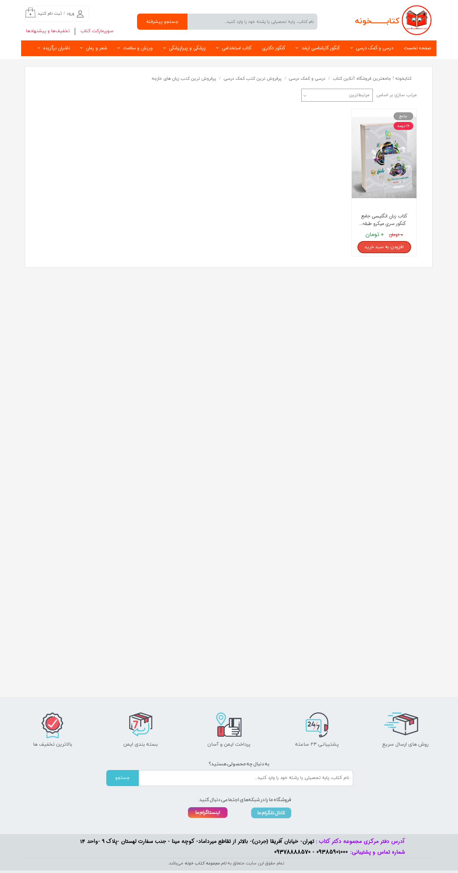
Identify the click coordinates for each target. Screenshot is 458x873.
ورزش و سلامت (138, 48)
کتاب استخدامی (237, 48)
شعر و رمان (96, 48)
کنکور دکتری (273, 48)
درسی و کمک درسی (374, 48)
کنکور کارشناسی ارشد (320, 48)
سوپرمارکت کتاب (97, 31)
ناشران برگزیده (56, 48)
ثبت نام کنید (50, 13)
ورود (70, 13)
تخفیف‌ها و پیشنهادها (48, 31)
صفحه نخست (417, 48)
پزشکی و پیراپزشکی (187, 48)
